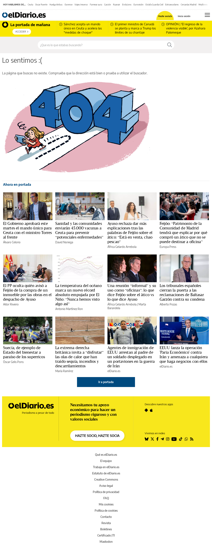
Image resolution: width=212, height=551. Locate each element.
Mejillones (203, 4)
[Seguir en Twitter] (152, 439)
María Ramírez (64, 371)
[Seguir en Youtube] (174, 439)
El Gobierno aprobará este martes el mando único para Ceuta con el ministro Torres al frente (27, 230)
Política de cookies (106, 510)
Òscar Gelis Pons (13, 362)
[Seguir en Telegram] (162, 439)
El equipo (106, 461)
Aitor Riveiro (11, 304)
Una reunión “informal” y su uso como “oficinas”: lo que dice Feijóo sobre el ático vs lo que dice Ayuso (131, 292)
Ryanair (116, 4)
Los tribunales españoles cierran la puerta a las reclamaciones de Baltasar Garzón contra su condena (182, 292)
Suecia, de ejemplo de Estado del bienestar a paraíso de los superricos (24, 352)
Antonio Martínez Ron (69, 309)
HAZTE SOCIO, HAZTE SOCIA (97, 436)
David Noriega (64, 242)
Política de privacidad (106, 492)
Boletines (106, 529)
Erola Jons (126, 4)
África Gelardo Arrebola (121, 246)
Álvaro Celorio (11, 242)
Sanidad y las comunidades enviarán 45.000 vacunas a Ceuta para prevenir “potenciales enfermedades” (79, 230)
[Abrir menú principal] (207, 15)
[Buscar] (169, 45)
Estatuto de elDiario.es (106, 473)
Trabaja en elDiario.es (106, 467)
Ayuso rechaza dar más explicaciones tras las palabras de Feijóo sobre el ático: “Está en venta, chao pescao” (129, 232)
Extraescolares (172, 4)
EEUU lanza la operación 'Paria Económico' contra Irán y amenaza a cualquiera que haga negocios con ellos (184, 354)
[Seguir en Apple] (151, 410)
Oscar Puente (41, 4)
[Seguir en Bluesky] (146, 439)
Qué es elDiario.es (106, 454)
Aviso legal (106, 485)
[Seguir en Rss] (191, 439)
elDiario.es (113, 371)
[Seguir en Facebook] (157, 439)
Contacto (106, 516)
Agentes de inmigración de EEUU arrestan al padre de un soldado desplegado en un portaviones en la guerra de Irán (131, 356)
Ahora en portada (17, 184)
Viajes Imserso (81, 4)
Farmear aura (96, 4)
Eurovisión (138, 4)
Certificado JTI (106, 535)
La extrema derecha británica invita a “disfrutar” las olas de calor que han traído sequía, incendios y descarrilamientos (79, 356)
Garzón (107, 4)
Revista (106, 523)
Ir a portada (106, 382)
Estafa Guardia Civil (154, 4)
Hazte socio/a (165, 16)
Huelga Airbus (56, 4)
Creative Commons (106, 479)
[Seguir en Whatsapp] (186, 439)
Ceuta (30, 4)
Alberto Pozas (168, 304)
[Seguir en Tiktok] (181, 439)
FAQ (106, 498)
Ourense (68, 4)
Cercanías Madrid (188, 4)
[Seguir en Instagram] (167, 439)
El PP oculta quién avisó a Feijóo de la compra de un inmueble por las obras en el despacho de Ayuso (27, 292)
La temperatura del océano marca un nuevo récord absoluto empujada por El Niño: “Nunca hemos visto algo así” (78, 294)
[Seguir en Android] (146, 410)
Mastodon (106, 541)
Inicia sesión (184, 16)
